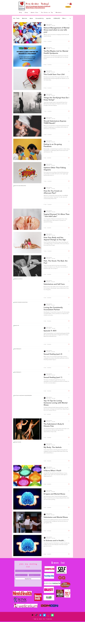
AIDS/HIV (57, 18)
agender (48, 18)
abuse (31, 18)
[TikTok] (36, 615)
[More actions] (69, 25)
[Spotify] (52, 615)
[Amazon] (32, 615)
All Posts (16, 18)
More (64, 18)
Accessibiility (39, 18)
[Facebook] (40, 615)
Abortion (24, 18)
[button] (71, 3)
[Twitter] (44, 615)
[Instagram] (48, 615)
